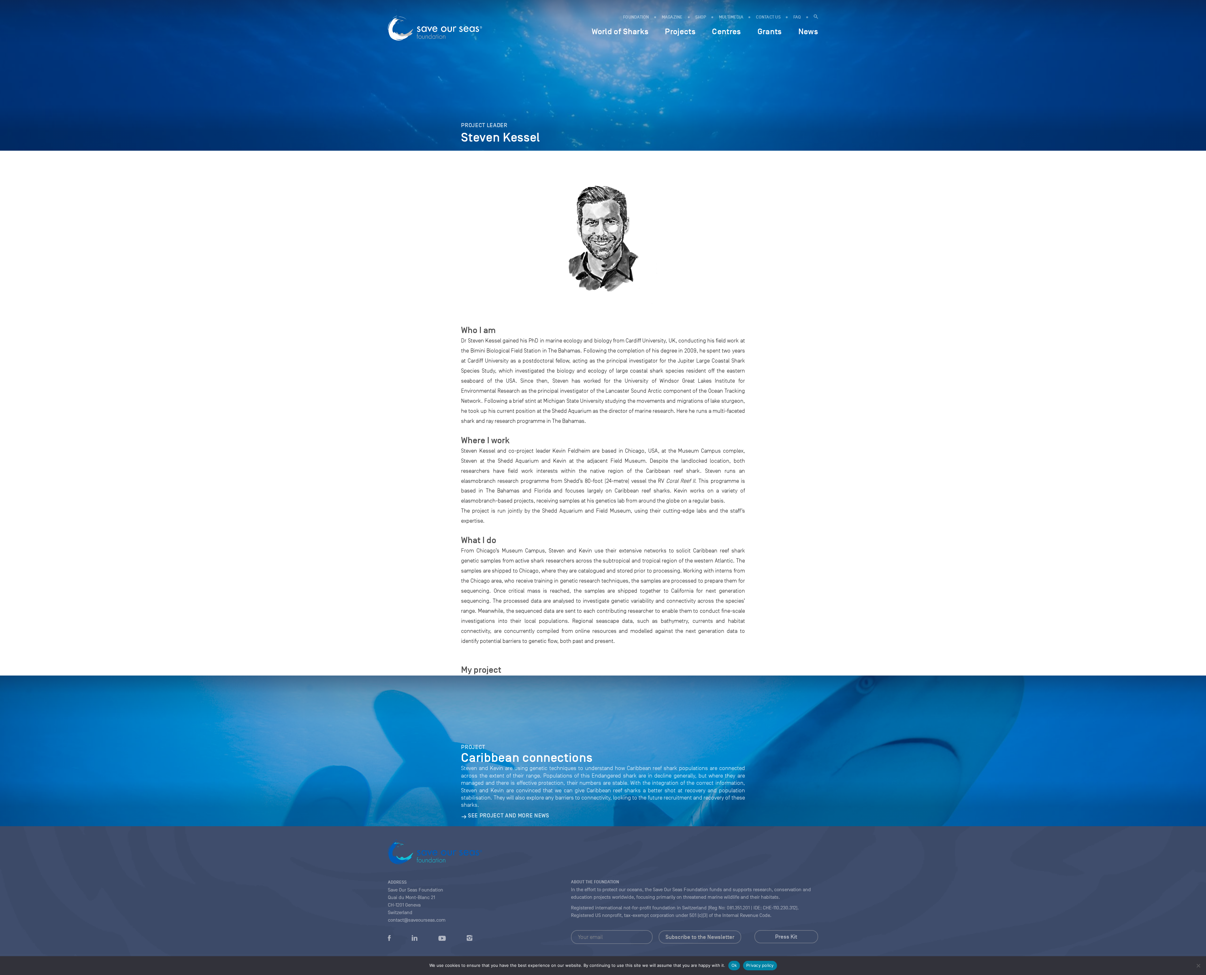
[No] (1198, 965)
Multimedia (731, 17)
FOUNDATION (636, 17)
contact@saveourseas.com (417, 920)
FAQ (797, 17)
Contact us (768, 17)
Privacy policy (760, 965)
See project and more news (508, 815)
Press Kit (786, 936)
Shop (700, 17)
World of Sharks (620, 31)
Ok (734, 965)
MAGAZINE (672, 17)
